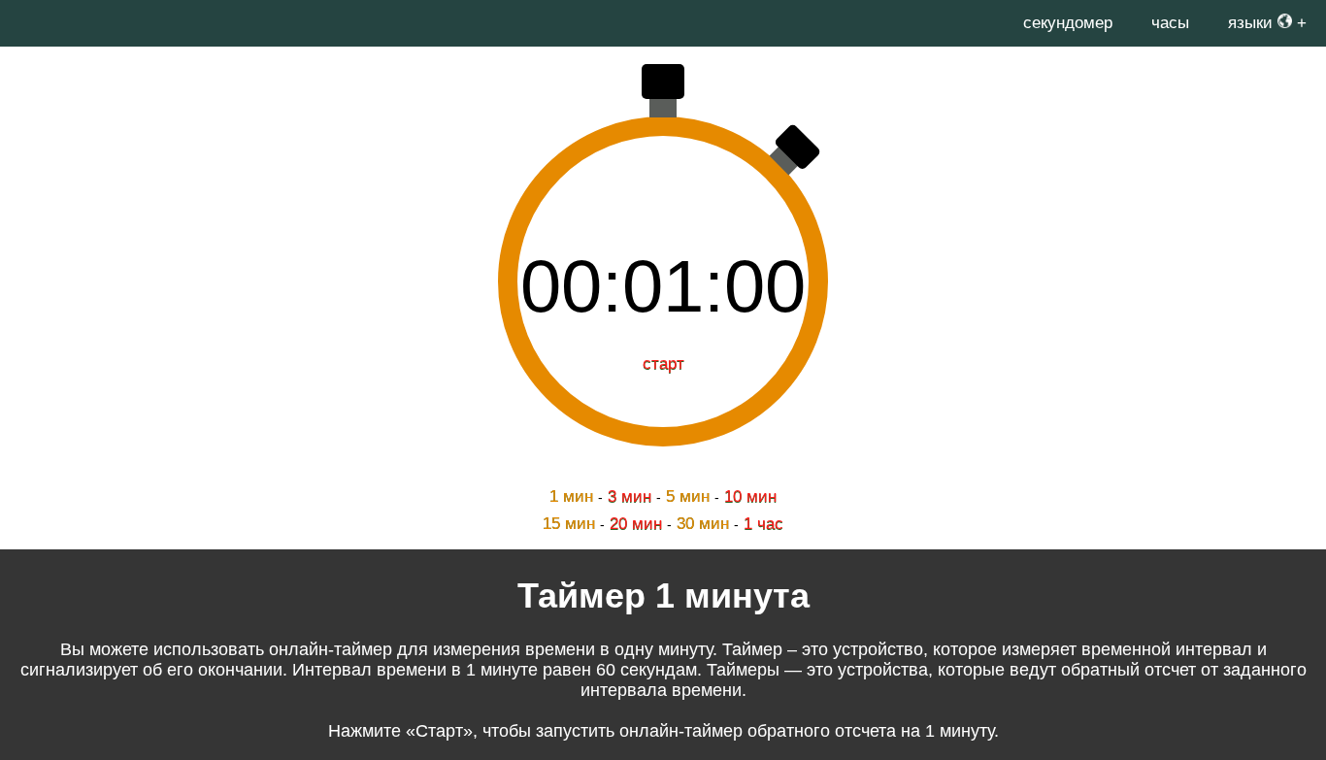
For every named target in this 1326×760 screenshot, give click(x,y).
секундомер (1067, 23)
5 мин (688, 496)
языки (1252, 23)
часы (1170, 23)
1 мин (571, 496)
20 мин (636, 523)
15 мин (569, 523)
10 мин (750, 496)
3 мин (629, 496)
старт (663, 363)
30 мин (703, 523)
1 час (763, 523)
